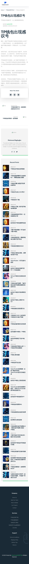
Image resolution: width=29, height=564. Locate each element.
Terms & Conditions (14, 537)
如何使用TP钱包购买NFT (17, 396)
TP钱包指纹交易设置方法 (18, 308)
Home (2, 10)
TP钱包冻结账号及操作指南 (18, 451)
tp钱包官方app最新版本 (14, 525)
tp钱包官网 (9, 24)
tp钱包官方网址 (14, 522)
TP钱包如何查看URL (16, 404)
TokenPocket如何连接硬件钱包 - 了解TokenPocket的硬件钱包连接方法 (18, 388)
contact (14, 507)
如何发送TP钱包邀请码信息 (18, 223)
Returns (14, 545)
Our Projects (14, 505)
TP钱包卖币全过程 (16, 362)
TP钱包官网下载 (10, 10)
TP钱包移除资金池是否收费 (18, 412)
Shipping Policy (14, 539)
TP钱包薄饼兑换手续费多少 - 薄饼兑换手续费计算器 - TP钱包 (18, 427)
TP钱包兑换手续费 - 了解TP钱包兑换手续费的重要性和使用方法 (18, 284)
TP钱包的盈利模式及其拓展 (18, 324)
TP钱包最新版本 (14, 520)
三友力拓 (14, 527)
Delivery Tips (14, 542)
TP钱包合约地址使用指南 (18, 169)
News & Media (14, 502)
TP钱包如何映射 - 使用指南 (10, 118)
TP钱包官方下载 (15, 199)
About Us (14, 497)
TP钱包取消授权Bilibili (17, 246)
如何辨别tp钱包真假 (16, 420)
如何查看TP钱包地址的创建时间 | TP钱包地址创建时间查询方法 (18, 459)
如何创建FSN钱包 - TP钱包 (18, 331)
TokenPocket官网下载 (16, 555)
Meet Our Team (14, 500)
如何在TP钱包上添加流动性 (18, 380)
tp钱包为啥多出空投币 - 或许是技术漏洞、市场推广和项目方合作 (18, 475)
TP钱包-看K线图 (15, 355)
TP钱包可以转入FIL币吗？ (18, 192)
